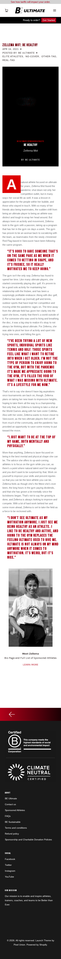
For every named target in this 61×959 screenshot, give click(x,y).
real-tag (8, 60)
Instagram (10, 871)
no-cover (32, 56)
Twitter (8, 865)
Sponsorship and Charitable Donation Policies (28, 839)
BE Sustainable (12, 822)
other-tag (48, 56)
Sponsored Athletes (15, 810)
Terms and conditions (16, 827)
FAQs (8, 816)
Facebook (10, 859)
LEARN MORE (30, 664)
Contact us (10, 804)
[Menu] (54, 10)
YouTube (9, 876)
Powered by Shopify (37, 944)
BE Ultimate (11, 798)
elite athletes (12, 56)
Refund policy (12, 833)
